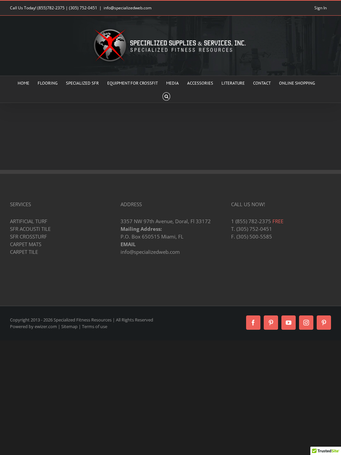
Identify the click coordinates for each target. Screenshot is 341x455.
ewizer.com (46, 326)
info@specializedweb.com (128, 8)
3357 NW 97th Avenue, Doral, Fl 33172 (166, 221)
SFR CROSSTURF (28, 236)
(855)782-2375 (51, 8)
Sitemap (69, 326)
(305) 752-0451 (83, 8)
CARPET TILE (24, 251)
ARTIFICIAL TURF (28, 221)
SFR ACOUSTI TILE (30, 229)
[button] (166, 96)
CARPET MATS (25, 244)
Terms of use (94, 326)
